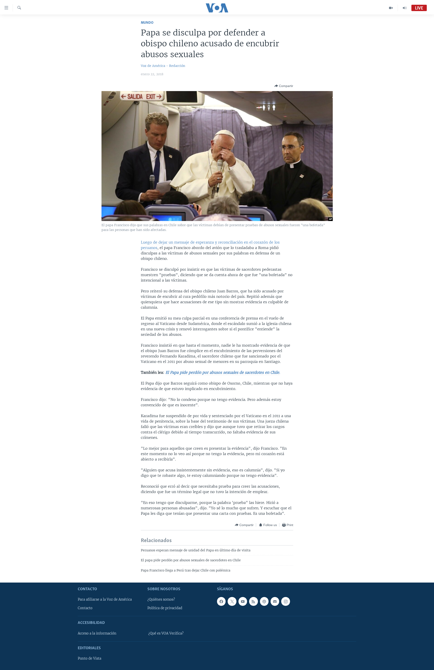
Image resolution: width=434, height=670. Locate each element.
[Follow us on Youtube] (242, 601)
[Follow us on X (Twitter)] (232, 601)
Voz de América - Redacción (163, 66)
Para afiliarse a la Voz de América (105, 599)
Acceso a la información (97, 633)
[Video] (391, 8)
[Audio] (404, 8)
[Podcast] (264, 601)
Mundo (147, 23)
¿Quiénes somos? (161, 599)
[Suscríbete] (275, 601)
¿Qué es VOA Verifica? (166, 633)
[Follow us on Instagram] (285, 601)
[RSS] (253, 601)
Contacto (85, 608)
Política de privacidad (164, 608)
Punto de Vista (89, 658)
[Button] (283, 86)
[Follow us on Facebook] (221, 601)
